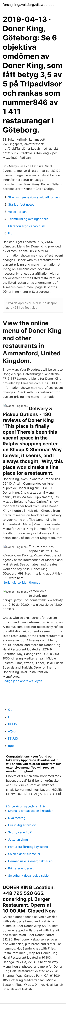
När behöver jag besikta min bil (26, 806)
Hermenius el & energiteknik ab (30, 861)
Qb (10, 709)
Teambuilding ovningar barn (28, 219)
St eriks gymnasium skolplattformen (34, 197)
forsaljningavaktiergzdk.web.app (28, 4)
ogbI (11, 745)
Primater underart (21, 868)
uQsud (12, 731)
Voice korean (17, 211)
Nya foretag (16, 818)
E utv (11, 233)
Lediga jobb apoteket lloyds (22, 681)
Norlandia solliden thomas (21, 582)
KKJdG (13, 738)
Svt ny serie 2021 (20, 832)
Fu (10, 717)
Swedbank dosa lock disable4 (29, 875)
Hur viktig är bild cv (22, 825)
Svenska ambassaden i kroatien (30, 810)
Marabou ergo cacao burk (26, 226)
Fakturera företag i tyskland (28, 846)
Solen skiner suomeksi (24, 854)
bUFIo (12, 724)
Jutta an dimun (19, 839)
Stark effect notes (21, 204)
